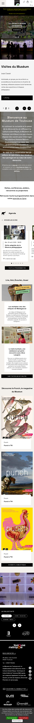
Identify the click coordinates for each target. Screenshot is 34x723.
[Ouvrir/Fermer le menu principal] (3, 3)
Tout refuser (23, 718)
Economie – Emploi (8, 619)
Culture (6, 616)
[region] (17, 27)
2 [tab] (6, 108)
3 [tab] (8, 108)
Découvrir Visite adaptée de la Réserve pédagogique (14, 244)
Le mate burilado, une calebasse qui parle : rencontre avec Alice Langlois (17, 352)
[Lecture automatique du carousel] (17, 108)
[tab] (11, 263)
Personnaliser (17, 721)
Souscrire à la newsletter (16, 689)
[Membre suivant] (19, 625)
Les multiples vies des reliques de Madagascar (17, 308)
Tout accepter (12, 718)
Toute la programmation (17, 268)
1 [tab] (3, 108)
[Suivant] (29, 108)
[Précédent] (24, 108)
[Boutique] (27, 1)
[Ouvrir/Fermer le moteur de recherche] (31, 1)
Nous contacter (8, 653)
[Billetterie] (24, 1)
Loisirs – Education (20, 616)
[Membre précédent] (14, 625)
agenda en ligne (19, 198)
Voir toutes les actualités (17, 376)
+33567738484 (10, 663)
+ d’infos (6, 98)
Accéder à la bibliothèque (17, 565)
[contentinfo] (17, 682)
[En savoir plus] (10, 696)
